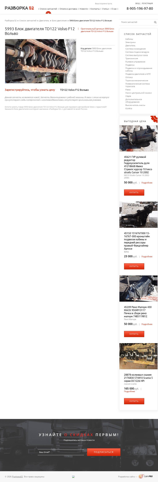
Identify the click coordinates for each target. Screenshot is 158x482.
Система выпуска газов (136, 55)
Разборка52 (17, 477)
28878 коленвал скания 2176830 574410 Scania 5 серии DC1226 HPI (138, 377)
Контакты (95, 8)
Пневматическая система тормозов (137, 85)
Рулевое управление (135, 61)
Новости (84, 8)
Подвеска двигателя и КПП (138, 74)
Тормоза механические (136, 80)
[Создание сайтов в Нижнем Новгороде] (146, 478)
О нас (114, 8)
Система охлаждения (135, 48)
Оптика (129, 77)
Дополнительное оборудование (133, 100)
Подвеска (129, 65)
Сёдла (128, 96)
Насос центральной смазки (138, 93)
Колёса (128, 108)
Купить (134, 192)
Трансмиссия (131, 58)
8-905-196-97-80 (140, 8)
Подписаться (104, 452)
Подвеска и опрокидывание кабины (138, 69)
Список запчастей (48, 8)
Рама (127, 89)
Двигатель (130, 45)
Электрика (130, 42)
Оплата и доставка (68, 8)
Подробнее (146, 182)
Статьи (105, 8)
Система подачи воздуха (137, 52)
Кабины (129, 39)
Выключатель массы (135, 105)
